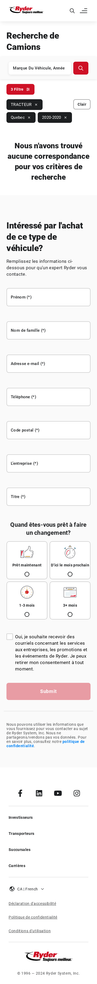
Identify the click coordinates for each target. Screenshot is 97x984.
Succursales (20, 849)
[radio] (26, 560)
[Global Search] (72, 11)
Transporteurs (21, 833)
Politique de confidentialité (33, 917)
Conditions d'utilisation (30, 931)
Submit (48, 691)
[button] (84, 10)
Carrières (17, 866)
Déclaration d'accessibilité (32, 903)
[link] (20, 793)
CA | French (27, 889)
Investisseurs (21, 817)
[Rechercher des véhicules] (80, 68)
